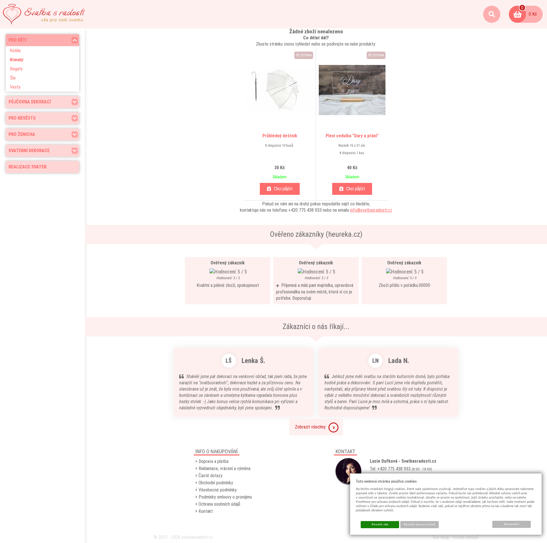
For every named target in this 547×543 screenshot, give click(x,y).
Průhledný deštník (279, 135)
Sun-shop (440, 537)
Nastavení (511, 524)
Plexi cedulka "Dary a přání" (352, 135)
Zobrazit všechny (310, 427)
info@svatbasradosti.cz (371, 210)
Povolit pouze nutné (419, 524)
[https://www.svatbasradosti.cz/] (44, 14)
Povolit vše (380, 524)
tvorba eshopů (465, 537)
